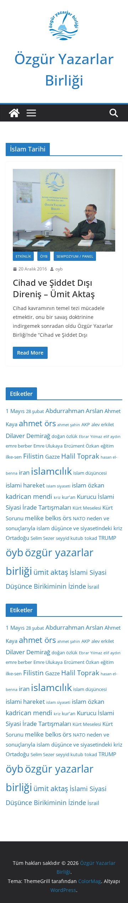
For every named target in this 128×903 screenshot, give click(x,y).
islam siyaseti (58, 486)
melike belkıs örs (48, 518)
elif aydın (112, 436)
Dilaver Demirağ (28, 436)
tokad (91, 538)
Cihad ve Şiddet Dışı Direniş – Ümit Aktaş (54, 288)
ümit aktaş (50, 572)
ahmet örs (37, 423)
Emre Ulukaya (48, 446)
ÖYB (43, 256)
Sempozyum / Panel (75, 256)
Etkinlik (23, 256)
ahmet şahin (68, 424)
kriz (57, 497)
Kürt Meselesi (87, 508)
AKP (85, 424)
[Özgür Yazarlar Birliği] (14, 113)
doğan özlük (65, 436)
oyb (59, 269)
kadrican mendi (29, 496)
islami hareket (25, 485)
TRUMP (107, 537)
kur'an (68, 497)
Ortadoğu (17, 537)
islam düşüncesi (90, 473)
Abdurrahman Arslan (74, 411)
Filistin (33, 456)
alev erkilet (102, 424)
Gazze (52, 456)
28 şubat (35, 411)
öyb (14, 552)
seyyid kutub (69, 538)
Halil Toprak (80, 456)
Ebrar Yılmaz (90, 436)
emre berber (19, 446)
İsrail (93, 586)
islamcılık (51, 471)
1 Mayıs (15, 410)
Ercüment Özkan (81, 446)
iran (24, 472)
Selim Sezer (42, 538)
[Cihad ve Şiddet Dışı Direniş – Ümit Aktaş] (64, 210)
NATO (79, 518)
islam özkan (88, 485)
